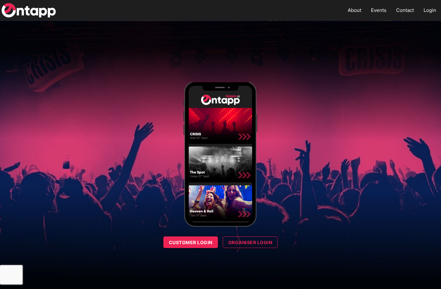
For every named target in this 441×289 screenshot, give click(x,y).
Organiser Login (250, 242)
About (354, 10)
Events (378, 10)
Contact (405, 10)
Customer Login (190, 242)
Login (430, 10)
